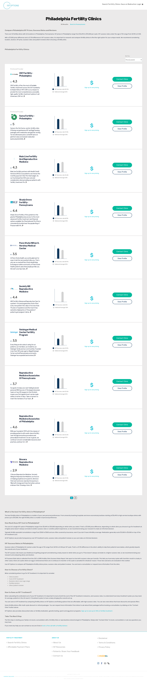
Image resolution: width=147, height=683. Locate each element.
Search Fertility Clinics (17, 642)
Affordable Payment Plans (19, 647)
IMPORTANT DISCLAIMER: (9, 676)
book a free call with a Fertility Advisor (54, 625)
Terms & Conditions (107, 643)
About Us (57, 642)
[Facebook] (102, 663)
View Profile (122, 86)
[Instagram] (98, 663)
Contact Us (58, 656)
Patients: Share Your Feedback (66, 651)
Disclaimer (103, 638)
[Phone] (109, 663)
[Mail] (105, 663)
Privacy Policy (104, 647)
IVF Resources (59, 647)
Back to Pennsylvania (77, 24)
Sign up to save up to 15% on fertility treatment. (97, 611)
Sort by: (127, 56)
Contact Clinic (122, 79)
